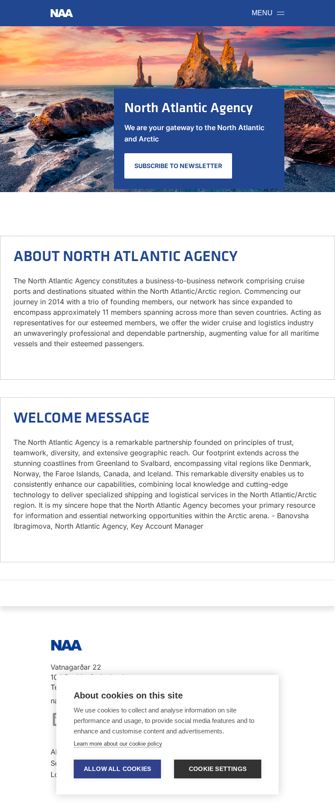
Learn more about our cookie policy (118, 743)
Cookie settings (217, 769)
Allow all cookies (117, 769)
